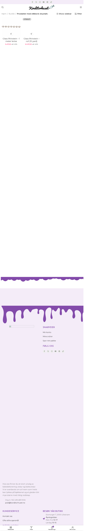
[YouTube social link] (43, 2)
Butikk (12, 14)
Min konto (47, 332)
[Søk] (3, 7)
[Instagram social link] (39, 2)
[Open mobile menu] (81, 7)
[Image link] (21, 403)
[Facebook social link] (32, 2)
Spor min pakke (49, 341)
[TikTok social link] (51, 2)
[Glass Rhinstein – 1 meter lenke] (11, 27)
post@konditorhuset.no (15, 503)
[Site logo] (42, 7)
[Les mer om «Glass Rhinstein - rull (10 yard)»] (31, 33)
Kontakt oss (7, 516)
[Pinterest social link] (47, 2)
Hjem (4, 14)
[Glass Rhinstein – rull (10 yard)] (31, 27)
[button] (11, 33)
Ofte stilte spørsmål (11, 520)
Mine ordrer (48, 336)
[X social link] (36, 2)
